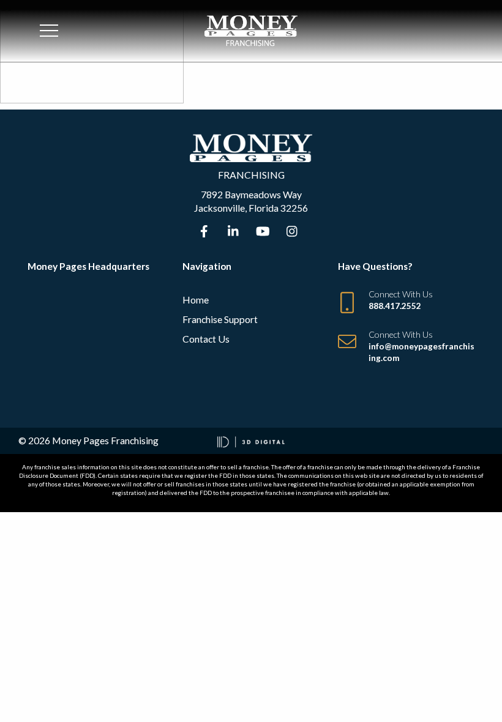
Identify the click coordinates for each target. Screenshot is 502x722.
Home (195, 299)
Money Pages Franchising (105, 440)
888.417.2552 (395, 306)
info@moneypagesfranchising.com (421, 352)
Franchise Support (220, 319)
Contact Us (206, 338)
